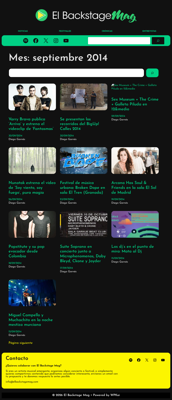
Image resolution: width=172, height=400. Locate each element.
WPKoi (115, 395)
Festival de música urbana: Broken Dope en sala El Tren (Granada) (82, 188)
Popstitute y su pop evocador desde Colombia (27, 251)
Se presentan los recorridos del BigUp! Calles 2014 (79, 124)
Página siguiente (21, 343)
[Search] (152, 72)
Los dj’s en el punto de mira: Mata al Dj (132, 249)
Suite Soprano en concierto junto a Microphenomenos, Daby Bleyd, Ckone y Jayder (83, 254)
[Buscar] (158, 40)
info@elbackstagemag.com (22, 382)
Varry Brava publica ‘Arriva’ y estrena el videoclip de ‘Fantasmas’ (31, 124)
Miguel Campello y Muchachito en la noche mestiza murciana (31, 320)
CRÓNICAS (107, 31)
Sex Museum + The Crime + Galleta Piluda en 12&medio (135, 104)
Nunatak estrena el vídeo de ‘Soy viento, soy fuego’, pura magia (32, 188)
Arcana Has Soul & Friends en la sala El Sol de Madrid (133, 188)
